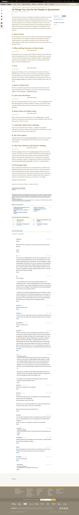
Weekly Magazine (18, 493)
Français (55, 24)
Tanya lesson (18, 103)
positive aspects (34, 152)
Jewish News (29, 491)
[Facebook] (60, 508)
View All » (36, 211)
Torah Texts (54, 503)
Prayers (14, 72)
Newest (19, 233)
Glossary (38, 494)
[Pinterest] (65, 508)
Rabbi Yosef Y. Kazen (32, 508)
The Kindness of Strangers (42, 223)
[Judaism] (5, 1)
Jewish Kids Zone (29, 493)
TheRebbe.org (29, 496)
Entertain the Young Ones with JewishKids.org (40, 209)
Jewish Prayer (50, 494)
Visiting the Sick (20, 219)
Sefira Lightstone (16, 51)
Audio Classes (37, 503)
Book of (19, 79)
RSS (37, 495)
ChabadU (31, 503)
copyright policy (28, 200)
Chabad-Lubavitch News (60, 492)
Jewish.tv (25, 503)
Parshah (49, 493)
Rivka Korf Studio (16, 149)
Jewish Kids (65, 503)
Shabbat (49, 491)
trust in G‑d (21, 171)
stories (23, 91)
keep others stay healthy (26, 161)
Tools (48, 7)
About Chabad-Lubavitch (60, 489)
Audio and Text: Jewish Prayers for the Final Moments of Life (21, 208)
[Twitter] (63, 508)
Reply (17, 251)
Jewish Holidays (50, 489)
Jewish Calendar (39, 490)
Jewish (46, 508)
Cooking (48, 503)
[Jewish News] (6, 4)
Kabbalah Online (29, 494)
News (19, 4)
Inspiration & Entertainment (19, 491)
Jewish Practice (17, 489)
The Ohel (57, 491)
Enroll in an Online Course (39, 207)
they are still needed (30, 138)
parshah (46, 101)
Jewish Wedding (50, 490)
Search (38, 493)
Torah (39, 508)
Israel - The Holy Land (30, 495)
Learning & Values (18, 490)
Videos (46, 4)
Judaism (42, 508)
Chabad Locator (58, 493)
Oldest (22, 233)
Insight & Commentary (26, 4)
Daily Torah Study (40, 491)
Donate (70, 1)
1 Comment (39, 225)
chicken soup (39, 117)
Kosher (49, 492)
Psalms (23, 79)
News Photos (40, 4)
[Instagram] (67, 508)
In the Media (51, 4)
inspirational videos (32, 91)
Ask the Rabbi (55, 1)
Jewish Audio (50, 495)
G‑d (45, 175)
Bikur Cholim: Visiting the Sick (23, 223)
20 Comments (19, 225)
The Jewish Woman (30, 490)
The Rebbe (58, 490)
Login (45, 1)
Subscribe (38, 492)
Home (14, 4)
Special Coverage (25, 7)
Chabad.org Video (30, 489)
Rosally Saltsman (15, 11)
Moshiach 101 (29, 492)
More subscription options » (58, 19)
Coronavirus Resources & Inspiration (38, 7)
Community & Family (18, 492)
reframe (19, 152)
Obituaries (34, 4)
